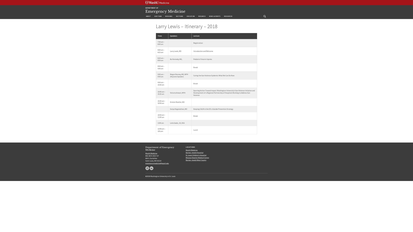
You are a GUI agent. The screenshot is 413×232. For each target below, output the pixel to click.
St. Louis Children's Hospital (196, 155)
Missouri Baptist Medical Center (197, 158)
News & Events (214, 16)
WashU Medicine (151, 153)
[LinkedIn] (151, 168)
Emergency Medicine (165, 11)
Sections (179, 16)
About (148, 16)
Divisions (168, 16)
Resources (228, 16)
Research (202, 16)
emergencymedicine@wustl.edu (157, 163)
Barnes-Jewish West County (196, 160)
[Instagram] (147, 168)
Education (191, 16)
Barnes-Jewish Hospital (194, 153)
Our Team (158, 16)
